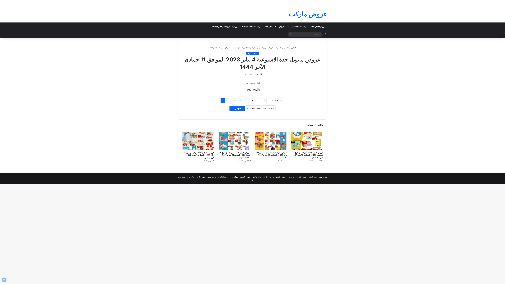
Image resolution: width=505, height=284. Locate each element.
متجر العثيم (313, 177)
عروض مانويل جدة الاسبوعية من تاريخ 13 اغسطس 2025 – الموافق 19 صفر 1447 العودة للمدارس (307, 155)
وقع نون (234, 177)
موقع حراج (191, 177)
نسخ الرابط (237, 108)
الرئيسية (291, 48)
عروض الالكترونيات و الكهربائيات (226, 26)
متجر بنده (291, 177)
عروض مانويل (268, 48)
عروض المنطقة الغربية (275, 26)
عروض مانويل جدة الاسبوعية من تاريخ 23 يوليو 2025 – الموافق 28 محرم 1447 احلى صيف (271, 155)
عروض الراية (201, 177)
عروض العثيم (281, 177)
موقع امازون (256, 177)
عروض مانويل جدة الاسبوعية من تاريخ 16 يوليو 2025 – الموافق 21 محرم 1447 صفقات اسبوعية (235, 155)
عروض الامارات (268, 177)
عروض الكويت (301, 177)
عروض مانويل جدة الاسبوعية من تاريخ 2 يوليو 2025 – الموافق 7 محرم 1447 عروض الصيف (199, 155)
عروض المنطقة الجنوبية (253, 26)
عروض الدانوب (223, 177)
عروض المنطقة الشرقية (298, 26)
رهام (258, 74)
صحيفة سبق (212, 177)
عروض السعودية (319, 26)
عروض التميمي (245, 177)
